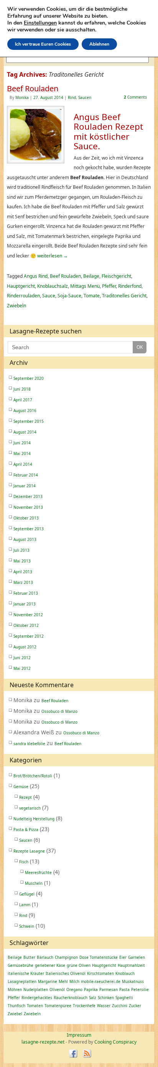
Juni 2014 (22, 442)
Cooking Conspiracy (115, 1042)
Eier (123, 957)
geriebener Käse (50, 965)
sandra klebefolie (29, 743)
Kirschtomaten (100, 973)
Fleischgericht (116, 276)
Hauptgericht (21, 286)
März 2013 (23, 582)
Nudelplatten (35, 989)
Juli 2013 (21, 550)
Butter (29, 957)
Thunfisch (16, 1005)
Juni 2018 (22, 389)
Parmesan (108, 989)
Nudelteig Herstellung (33, 818)
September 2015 (28, 421)
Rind (72, 97)
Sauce (48, 295)
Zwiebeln (16, 305)
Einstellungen (40, 23)
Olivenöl (57, 989)
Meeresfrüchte (38, 872)
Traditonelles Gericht (124, 295)
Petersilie (140, 989)
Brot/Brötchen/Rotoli (32, 775)
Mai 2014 (22, 453)
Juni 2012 (22, 657)
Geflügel (27, 894)
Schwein (26, 926)
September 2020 (28, 378)
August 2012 (24, 647)
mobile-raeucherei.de (100, 981)
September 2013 (28, 528)
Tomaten (35, 1005)
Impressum (79, 1035)
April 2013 (22, 571)
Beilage (91, 276)
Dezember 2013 (28, 496)
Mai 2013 (22, 561)
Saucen (84, 97)
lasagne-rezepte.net (42, 1042)
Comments (135, 97)
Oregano (74, 989)
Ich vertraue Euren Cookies (43, 44)
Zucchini (119, 1005)
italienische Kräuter (26, 973)
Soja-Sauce (69, 295)
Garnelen (136, 957)
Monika (22, 97)
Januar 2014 (24, 485)
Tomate (92, 295)
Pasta (124, 989)
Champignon (66, 957)
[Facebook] (73, 1054)
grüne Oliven (79, 965)
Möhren (15, 989)
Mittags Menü (85, 286)
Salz (92, 997)
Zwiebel (15, 1013)
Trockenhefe (84, 1005)
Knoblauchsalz (52, 286)
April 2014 (22, 464)
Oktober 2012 (26, 625)
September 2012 (28, 636)
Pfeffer (109, 286)
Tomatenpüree (57, 1005)
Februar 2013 (25, 593)
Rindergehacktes (36, 997)
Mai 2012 (22, 668)
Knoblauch (125, 973)
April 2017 (22, 399)
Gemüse (20, 786)
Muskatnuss (133, 981)
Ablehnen (99, 44)
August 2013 (24, 539)
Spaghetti (124, 997)
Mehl (63, 981)
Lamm (24, 904)
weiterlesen (52, 255)
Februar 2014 (25, 475)
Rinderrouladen (23, 295)
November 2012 (28, 614)
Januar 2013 (24, 604)
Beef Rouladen (32, 88)
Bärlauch (45, 957)
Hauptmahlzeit (131, 965)
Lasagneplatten (22, 981)
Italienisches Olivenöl (66, 973)
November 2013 (28, 507)
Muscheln (34, 883)
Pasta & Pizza (25, 829)
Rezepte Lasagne (29, 851)
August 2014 (24, 432)
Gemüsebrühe (20, 965)
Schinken (106, 997)
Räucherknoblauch (70, 997)
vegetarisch (30, 808)
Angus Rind (36, 276)
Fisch (23, 861)
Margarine (47, 981)
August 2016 (24, 410)
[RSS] (87, 1054)
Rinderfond (130, 286)
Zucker (135, 1005)
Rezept (25, 797)
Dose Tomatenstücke (98, 957)
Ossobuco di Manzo (59, 711)
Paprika (91, 989)
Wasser (103, 1005)
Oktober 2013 (26, 518)
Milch (74, 981)
